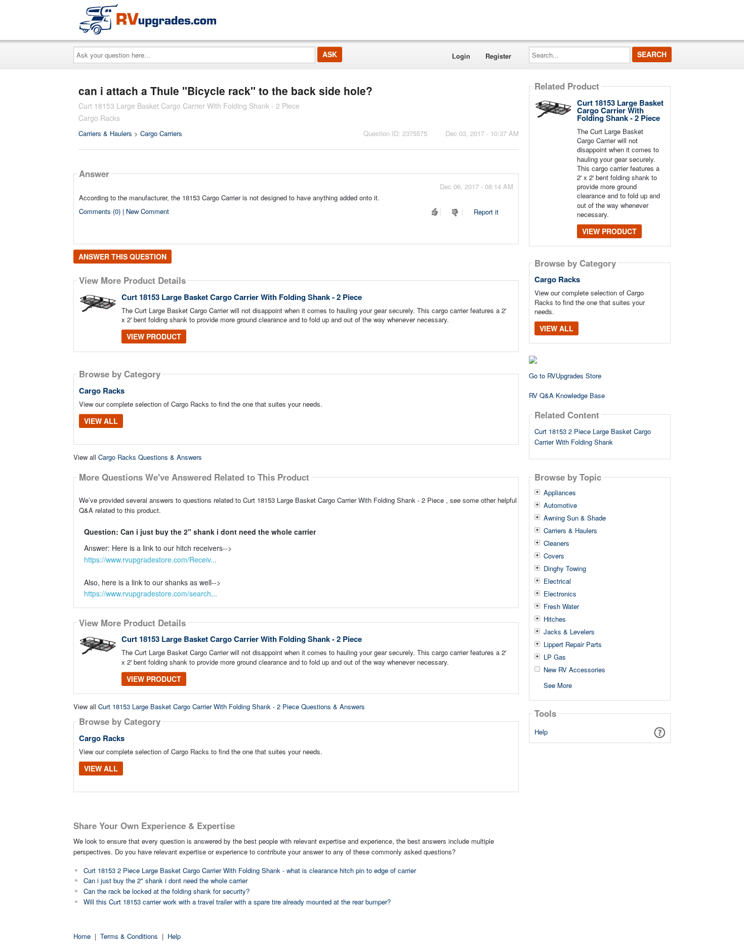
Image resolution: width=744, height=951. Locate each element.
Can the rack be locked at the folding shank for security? (167, 891)
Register (498, 56)
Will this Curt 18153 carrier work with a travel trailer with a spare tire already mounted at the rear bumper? (237, 901)
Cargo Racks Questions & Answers (150, 457)
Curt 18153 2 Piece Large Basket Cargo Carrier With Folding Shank (592, 436)
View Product (154, 336)
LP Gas (555, 657)
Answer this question (122, 256)
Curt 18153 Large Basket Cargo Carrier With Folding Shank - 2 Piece (241, 296)
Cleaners (556, 543)
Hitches (555, 619)
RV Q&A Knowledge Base (567, 395)
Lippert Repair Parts (573, 644)
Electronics (560, 593)
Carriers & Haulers (105, 133)
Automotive (560, 505)
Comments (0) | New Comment (124, 211)
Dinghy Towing (565, 568)
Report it (486, 211)
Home (82, 936)
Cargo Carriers (161, 133)
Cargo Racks (102, 390)
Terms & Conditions (129, 936)
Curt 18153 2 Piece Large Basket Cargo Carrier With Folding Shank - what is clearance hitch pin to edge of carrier (250, 870)
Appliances (560, 492)
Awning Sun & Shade (575, 518)
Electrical (557, 581)
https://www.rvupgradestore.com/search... (150, 593)
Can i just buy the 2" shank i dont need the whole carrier (165, 880)
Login (461, 56)
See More (558, 684)
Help (541, 732)
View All (101, 421)
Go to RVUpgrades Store (565, 375)
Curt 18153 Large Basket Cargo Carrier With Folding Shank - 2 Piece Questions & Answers (231, 706)
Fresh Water (561, 606)
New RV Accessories (574, 669)
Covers (554, 555)
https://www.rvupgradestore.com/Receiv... (150, 559)
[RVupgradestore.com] (147, 19)
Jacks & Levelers (569, 631)
